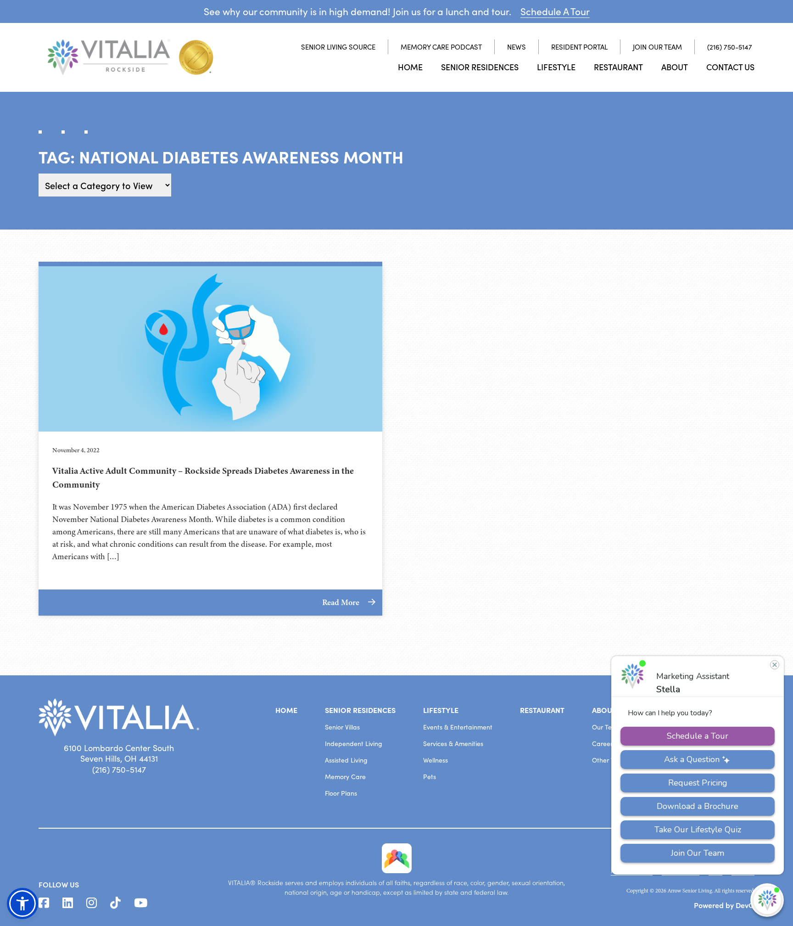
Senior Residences (480, 67)
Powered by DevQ (724, 905)
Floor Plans (341, 793)
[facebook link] (44, 903)
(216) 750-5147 (729, 46)
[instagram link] (91, 903)
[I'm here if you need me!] (767, 900)
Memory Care (345, 776)
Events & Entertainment (457, 727)
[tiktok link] (115, 903)
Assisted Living (346, 760)
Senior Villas (342, 727)
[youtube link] (140, 903)
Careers (603, 743)
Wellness (435, 760)
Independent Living (353, 743)
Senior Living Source (338, 46)
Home (410, 67)
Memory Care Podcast (441, 46)
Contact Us (730, 67)
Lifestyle (556, 67)
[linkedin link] (67, 903)
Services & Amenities (453, 743)
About (674, 67)
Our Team (606, 727)
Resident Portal (579, 46)
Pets (429, 776)
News (516, 46)
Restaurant (618, 67)
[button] (22, 903)
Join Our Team (657, 46)
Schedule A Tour (555, 11)
